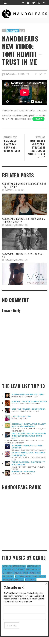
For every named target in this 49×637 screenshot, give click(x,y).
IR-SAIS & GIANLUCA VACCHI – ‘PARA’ (28, 394)
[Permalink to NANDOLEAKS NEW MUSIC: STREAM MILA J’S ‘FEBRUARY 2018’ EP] (24, 239)
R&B (22, 30)
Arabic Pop (35, 572)
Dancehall (19, 579)
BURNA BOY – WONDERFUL (23, 471)
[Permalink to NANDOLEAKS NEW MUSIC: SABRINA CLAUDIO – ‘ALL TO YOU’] (24, 204)
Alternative (8, 572)
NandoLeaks (9, 190)
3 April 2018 (19, 190)
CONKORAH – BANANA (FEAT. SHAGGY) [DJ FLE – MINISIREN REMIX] (29, 425)
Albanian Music (33, 569)
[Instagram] (28, 2)
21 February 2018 (21, 225)
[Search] (5, 2)
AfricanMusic (19, 566)
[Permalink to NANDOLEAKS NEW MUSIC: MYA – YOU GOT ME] (24, 274)
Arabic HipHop (21, 572)
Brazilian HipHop (23, 576)
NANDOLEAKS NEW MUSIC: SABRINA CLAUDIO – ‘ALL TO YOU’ (24, 185)
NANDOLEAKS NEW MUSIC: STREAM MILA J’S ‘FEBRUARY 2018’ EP (23, 220)
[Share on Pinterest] (45, 74)
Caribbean (7, 579)
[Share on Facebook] (36, 74)
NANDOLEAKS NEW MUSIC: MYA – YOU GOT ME (23, 255)
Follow (38, 119)
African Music (33, 566)
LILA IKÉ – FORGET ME (21, 416)
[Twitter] (33, 2)
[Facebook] (23, 2)
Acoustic (7, 566)
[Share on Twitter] (40, 74)
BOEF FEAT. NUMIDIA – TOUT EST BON (28, 409)
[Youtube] (38, 2)
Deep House (30, 579)
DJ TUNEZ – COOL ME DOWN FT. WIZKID (29, 401)
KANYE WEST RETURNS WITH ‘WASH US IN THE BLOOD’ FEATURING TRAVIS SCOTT (29, 436)
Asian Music (8, 576)
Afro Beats (8, 569)
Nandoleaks (13, 30)
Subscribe (12, 625)
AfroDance (19, 569)
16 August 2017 (23, 74)
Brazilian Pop (39, 576)
